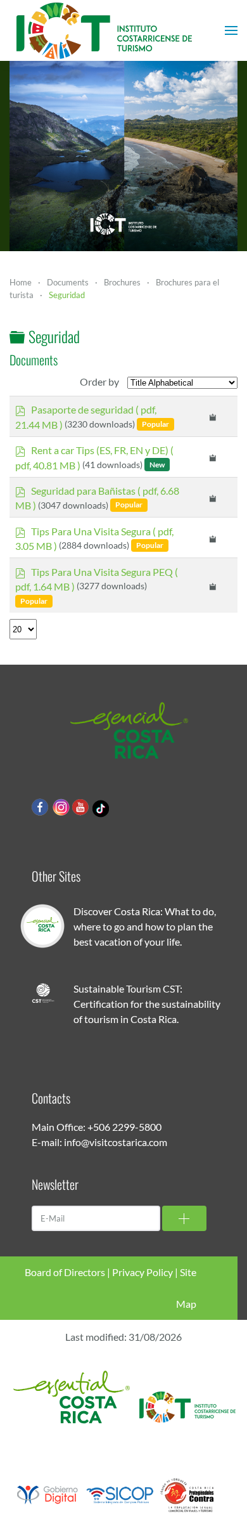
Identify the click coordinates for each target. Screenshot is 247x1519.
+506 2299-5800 (124, 1127)
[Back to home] (105, 30)
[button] (231, 30)
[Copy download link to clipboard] (213, 416)
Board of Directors (65, 1272)
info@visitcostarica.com (115, 1142)
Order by (99, 381)
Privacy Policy (142, 1272)
